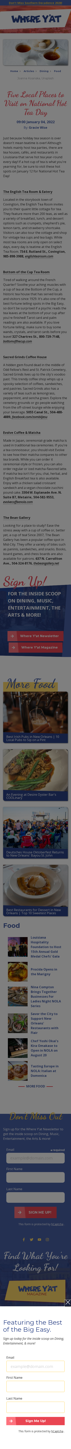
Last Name (14, 1398)
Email (10, 1357)
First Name (14, 1377)
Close (68, 1303)
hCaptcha (57, 1431)
